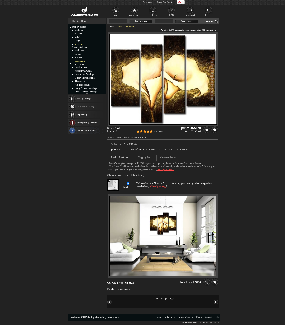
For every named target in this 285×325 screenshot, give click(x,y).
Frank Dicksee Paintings (86, 91)
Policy (199, 317)
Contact (208, 317)
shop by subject (79, 26)
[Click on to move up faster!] (87, 24)
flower (111, 26)
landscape (79, 30)
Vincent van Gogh (83, 70)
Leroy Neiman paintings (86, 88)
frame (158, 317)
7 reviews (158, 131)
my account (134, 15)
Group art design (79, 47)
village (78, 37)
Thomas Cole (81, 81)
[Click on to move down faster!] (87, 93)
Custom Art (148, 2)
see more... (80, 44)
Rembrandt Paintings (84, 74)
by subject (190, 15)
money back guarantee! (87, 122)
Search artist (186, 21)
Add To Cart (193, 131)
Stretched (128, 187)
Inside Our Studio (165, 2)
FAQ (171, 15)
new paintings (84, 98)
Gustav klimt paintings (85, 77)
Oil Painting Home (78, 21)
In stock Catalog (185, 317)
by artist (208, 15)
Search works (141, 21)
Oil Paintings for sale (92, 317)
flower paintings (166, 298)
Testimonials (169, 317)
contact (209, 21)
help (217, 317)
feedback (153, 15)
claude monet (81, 67)
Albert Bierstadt (82, 84)
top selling (82, 114)
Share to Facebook (86, 130)
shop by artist (78, 64)
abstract (78, 33)
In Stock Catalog (85, 106)
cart (115, 15)
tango (77, 40)
